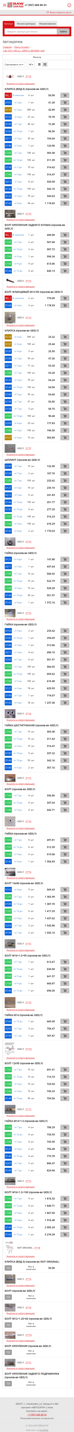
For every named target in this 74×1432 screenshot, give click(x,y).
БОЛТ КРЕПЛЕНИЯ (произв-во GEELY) (28, 1346)
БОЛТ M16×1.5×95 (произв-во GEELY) (27, 955)
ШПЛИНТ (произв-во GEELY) (22, 460)
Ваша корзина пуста (60, 12)
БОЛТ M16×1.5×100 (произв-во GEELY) (28, 1192)
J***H (29, 1049)
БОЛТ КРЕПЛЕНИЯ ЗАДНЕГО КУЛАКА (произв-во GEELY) (35, 226)
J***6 (28, 76)
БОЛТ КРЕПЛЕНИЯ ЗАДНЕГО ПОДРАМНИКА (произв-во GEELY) (32, 1375)
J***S (28, 777)
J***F (28, 448)
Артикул (8, 23)
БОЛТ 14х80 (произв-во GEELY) (24, 883)
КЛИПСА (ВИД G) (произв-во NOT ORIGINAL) (32, 1261)
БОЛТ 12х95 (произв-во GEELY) (24, 1063)
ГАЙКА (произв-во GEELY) (20, 553)
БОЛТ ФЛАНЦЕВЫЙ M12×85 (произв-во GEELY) (34, 292)
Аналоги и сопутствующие (20, 83)
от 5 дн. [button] (18, 138)
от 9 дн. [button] (18, 174)
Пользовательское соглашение (37, 1418)
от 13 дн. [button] (18, 131)
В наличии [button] (18, 95)
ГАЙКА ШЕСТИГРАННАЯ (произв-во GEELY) (31, 725)
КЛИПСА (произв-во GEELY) (22, 330)
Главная (7, 47)
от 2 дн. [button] (18, 102)
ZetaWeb (43, 1430)
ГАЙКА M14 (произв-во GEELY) (23, 1015)
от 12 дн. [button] (18, 160)
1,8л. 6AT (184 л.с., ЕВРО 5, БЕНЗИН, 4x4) (24, 50)
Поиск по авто (21, 47)
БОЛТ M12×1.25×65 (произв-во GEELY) (28, 1318)
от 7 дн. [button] (18, 124)
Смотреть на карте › (37, 1411)
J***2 (28, 317)
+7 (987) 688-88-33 (36, 5)
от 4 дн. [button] (18, 110)
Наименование (47, 23)
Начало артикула (26, 23)
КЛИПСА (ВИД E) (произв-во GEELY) (26, 89)
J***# (37, 1247)
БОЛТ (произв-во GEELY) (20, 789)
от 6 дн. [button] (18, 203)
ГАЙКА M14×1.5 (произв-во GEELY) (26, 1121)
